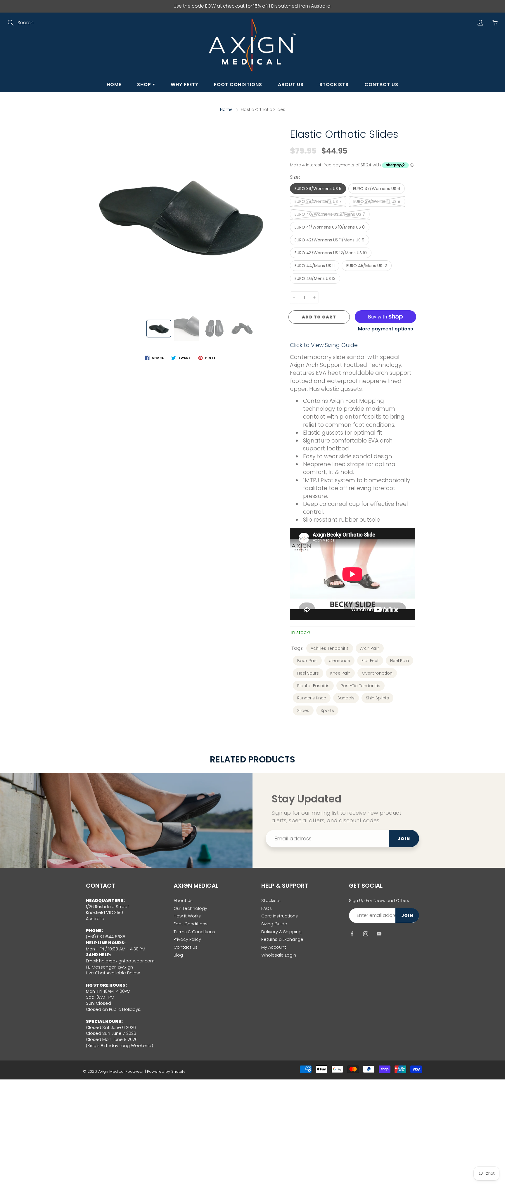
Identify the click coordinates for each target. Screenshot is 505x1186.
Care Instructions (279, 916)
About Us (291, 84)
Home (114, 84)
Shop (145, 84)
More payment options (385, 329)
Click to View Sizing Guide (324, 345)
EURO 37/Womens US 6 (376, 188)
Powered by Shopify (166, 1071)
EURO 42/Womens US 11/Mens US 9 (329, 240)
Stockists (334, 84)
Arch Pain (369, 648)
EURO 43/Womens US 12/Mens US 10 (331, 253)
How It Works (187, 916)
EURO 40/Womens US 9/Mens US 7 (330, 214)
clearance (339, 660)
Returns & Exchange (282, 939)
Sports (327, 710)
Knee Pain (340, 673)
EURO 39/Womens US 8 (376, 201)
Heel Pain (399, 660)
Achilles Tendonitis (330, 648)
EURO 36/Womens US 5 (318, 188)
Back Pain (307, 660)
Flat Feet (370, 660)
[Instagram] (365, 934)
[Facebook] (352, 934)
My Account (273, 947)
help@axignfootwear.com (127, 961)
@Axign (125, 967)
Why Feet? (184, 84)
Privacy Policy (187, 939)
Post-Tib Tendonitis (360, 686)
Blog (178, 955)
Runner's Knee (311, 698)
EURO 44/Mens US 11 (315, 266)
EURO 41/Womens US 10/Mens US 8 (330, 227)
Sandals (346, 698)
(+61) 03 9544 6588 (105, 937)
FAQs (266, 908)
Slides (303, 710)
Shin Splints (377, 698)
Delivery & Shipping (281, 932)
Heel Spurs (308, 673)
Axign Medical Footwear (121, 1071)
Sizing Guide (274, 924)
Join (404, 839)
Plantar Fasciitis (313, 686)
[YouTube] (379, 934)
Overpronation (377, 673)
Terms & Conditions (194, 932)
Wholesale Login (278, 955)
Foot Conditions (238, 84)
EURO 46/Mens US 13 (315, 278)
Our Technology (190, 908)
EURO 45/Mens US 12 (366, 266)
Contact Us (381, 84)
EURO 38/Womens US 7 (318, 201)
